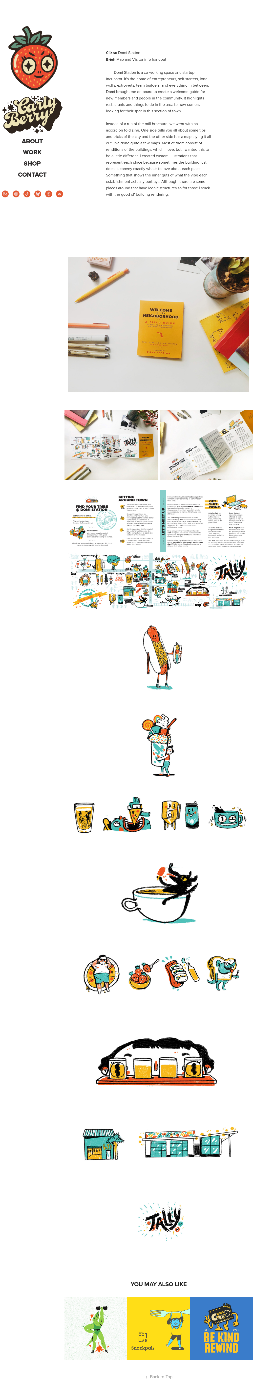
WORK (32, 152)
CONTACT (32, 174)
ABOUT (32, 141)
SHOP (32, 163)
